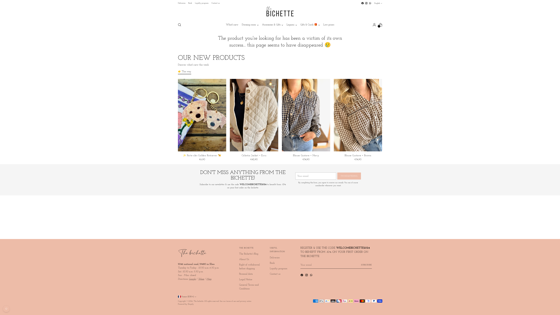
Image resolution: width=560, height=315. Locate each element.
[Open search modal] (179, 25)
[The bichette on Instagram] (366, 3)
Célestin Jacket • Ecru (254, 155)
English (377, 3)
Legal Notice (245, 279)
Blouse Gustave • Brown (358, 155)
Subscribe (366, 265)
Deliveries (275, 257)
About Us (244, 259)
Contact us (275, 274)
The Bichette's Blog (248, 254)
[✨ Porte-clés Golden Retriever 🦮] (202, 115)
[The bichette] (280, 12)
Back (272, 263)
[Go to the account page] (374, 25)
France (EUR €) (187, 297)
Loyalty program (278, 268)
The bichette (198, 301)
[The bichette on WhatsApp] (370, 3)
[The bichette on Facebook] (362, 3)
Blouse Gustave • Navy (306, 155)
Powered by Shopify (186, 304)
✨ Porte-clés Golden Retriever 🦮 (202, 155)
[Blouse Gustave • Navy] (306, 115)
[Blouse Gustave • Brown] (358, 115)
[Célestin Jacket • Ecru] (254, 115)
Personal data (246, 274)
